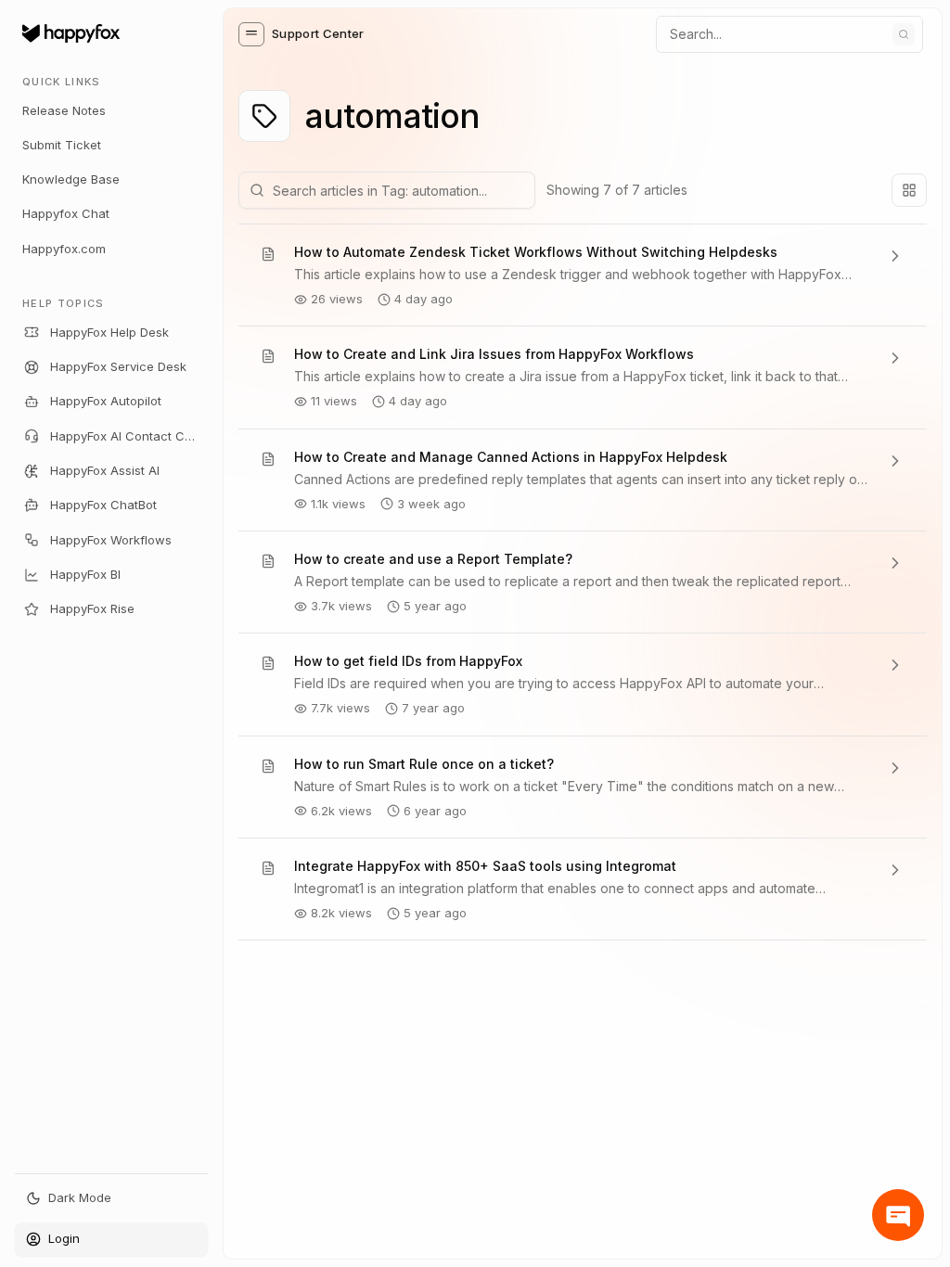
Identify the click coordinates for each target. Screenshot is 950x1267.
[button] (251, 34)
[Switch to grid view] (909, 190)
